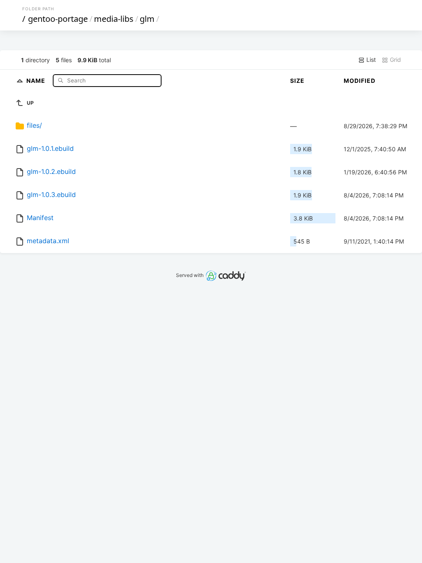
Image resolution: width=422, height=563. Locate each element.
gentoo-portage (58, 18)
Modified (359, 80)
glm (147, 18)
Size (297, 80)
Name (36, 80)
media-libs (114, 18)
